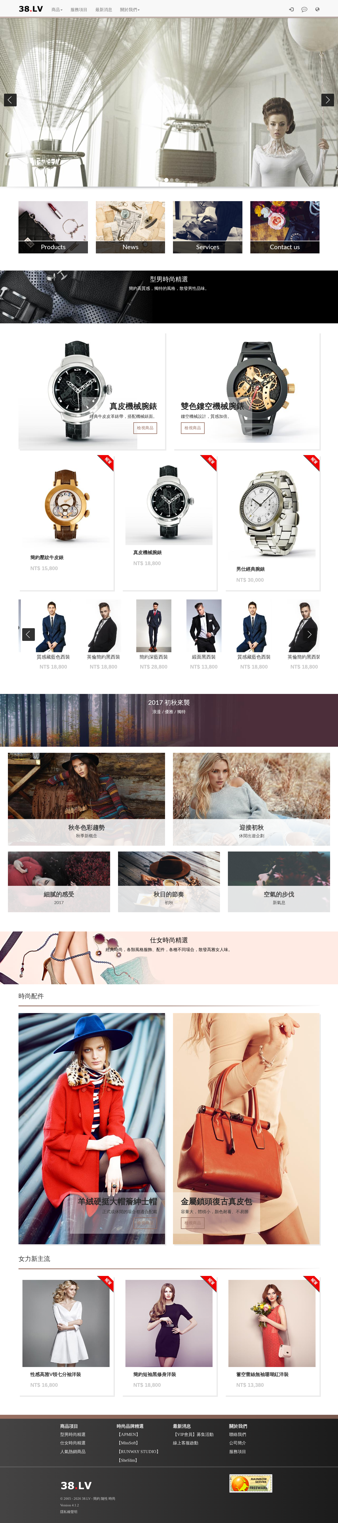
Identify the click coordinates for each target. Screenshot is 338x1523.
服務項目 (79, 10)
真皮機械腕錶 (133, 406)
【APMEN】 (128, 1434)
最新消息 (103, 10)
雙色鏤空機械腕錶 (212, 406)
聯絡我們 (237, 1434)
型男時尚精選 (73, 1434)
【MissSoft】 (128, 1443)
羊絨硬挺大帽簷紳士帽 (117, 1202)
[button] (317, 9)
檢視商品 (145, 428)
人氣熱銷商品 (73, 1451)
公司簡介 (237, 1443)
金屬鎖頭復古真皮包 (216, 1202)
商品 (55, 10)
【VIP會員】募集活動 (193, 1434)
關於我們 (128, 10)
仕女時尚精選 (73, 1443)
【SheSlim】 (128, 1460)
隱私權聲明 (68, 1512)
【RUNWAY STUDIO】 (139, 1451)
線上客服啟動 (185, 1443)
